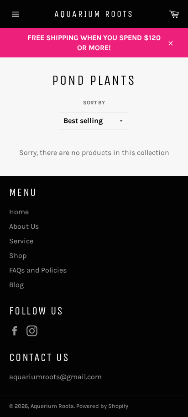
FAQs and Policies (38, 270)
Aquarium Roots (94, 14)
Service (21, 241)
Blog (16, 284)
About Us (24, 226)
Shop (17, 255)
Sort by (94, 102)
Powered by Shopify (102, 405)
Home (19, 211)
